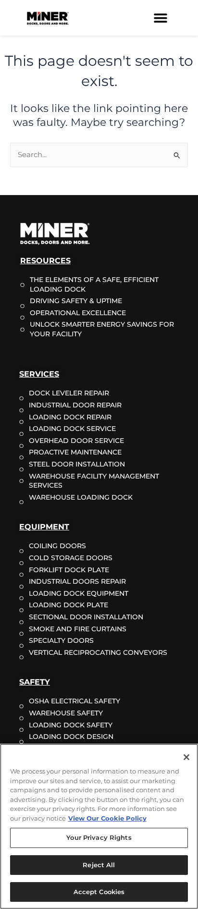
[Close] (186, 757)
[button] (160, 18)
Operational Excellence (78, 312)
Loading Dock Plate (68, 605)
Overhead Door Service (76, 440)
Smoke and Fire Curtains (77, 629)
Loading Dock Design (71, 736)
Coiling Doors (57, 545)
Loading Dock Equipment (78, 593)
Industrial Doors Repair (77, 581)
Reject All (99, 865)
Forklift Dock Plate (69, 569)
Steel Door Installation (77, 464)
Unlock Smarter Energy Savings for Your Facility (102, 329)
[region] (99, 826)
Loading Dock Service (72, 428)
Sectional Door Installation (86, 617)
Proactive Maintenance (75, 452)
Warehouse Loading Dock (81, 497)
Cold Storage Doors (70, 557)
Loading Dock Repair (70, 417)
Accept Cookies (99, 892)
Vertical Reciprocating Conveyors (98, 652)
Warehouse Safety (66, 713)
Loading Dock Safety (70, 725)
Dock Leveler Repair (69, 393)
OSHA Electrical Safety (74, 701)
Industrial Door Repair (75, 405)
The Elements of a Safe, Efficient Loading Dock (94, 284)
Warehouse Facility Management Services (94, 481)
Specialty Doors (61, 640)
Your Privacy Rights (98, 837)
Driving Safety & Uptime (76, 300)
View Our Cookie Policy (107, 818)
